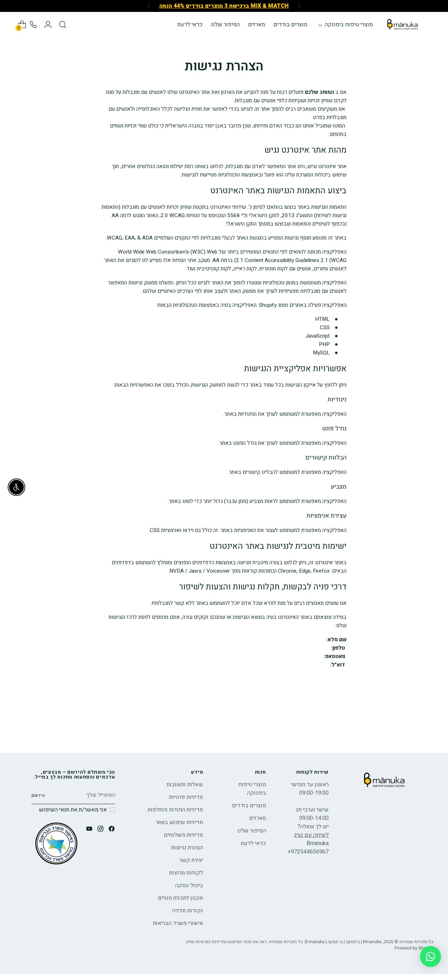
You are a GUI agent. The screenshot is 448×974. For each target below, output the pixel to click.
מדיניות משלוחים (183, 835)
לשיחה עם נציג (311, 835)
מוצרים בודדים (249, 805)
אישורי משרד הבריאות (178, 923)
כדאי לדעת (253, 843)
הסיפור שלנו (251, 831)
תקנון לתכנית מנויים (180, 898)
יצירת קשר (191, 860)
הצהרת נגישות (187, 847)
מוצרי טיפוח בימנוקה (252, 788)
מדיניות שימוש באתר (179, 822)
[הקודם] (299, 6)
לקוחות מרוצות (186, 873)
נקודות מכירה (187, 910)
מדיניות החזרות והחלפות (175, 810)
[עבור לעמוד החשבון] (48, 25)
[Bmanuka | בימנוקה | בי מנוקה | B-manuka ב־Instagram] (100, 830)
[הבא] (148, 6)
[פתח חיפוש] (63, 25)
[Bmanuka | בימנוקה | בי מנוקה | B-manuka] (403, 24)
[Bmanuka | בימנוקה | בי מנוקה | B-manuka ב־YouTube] (88, 830)
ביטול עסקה (189, 885)
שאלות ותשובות (185, 784)
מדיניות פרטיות (186, 797)
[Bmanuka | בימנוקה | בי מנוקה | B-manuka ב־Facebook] (111, 830)
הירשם (38, 795)
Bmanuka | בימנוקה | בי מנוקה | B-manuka (343, 942)
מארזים (257, 818)
